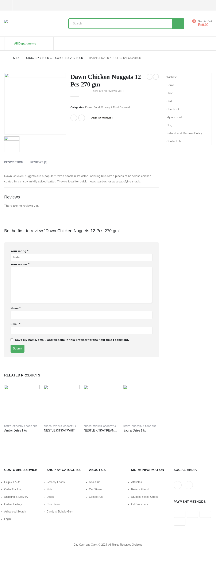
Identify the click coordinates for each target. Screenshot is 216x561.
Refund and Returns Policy (184, 133)
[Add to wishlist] (38, 426)
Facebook (73, 118)
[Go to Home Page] (5, 58)
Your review (20, 264)
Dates (7, 426)
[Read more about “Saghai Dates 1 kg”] (152, 392)
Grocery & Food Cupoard (115, 107)
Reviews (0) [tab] (38, 162)
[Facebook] (18, 5)
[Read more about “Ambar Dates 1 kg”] (32, 392)
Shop (169, 93)
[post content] (22, 403)
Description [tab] (13, 162)
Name (15, 308)
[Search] (178, 23)
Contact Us (173, 141)
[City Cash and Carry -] (32, 25)
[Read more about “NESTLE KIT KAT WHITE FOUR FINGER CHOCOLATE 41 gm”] (72, 392)
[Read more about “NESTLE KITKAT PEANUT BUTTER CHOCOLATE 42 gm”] (112, 392)
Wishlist (171, 77)
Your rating (19, 251)
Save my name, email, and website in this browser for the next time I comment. (72, 339)
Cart (169, 101)
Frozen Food (92, 107)
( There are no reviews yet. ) (107, 90)
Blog (169, 125)
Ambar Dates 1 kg (15, 430)
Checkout (172, 109)
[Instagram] (25, 5)
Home (170, 85)
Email (81, 118)
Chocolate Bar (53, 426)
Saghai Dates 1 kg (134, 430)
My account (174, 117)
